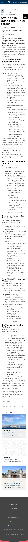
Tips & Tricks (4, 14)
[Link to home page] (8, 2)
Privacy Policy (19, 529)
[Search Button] (25, 11)
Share (25, 17)
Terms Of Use (8, 529)
